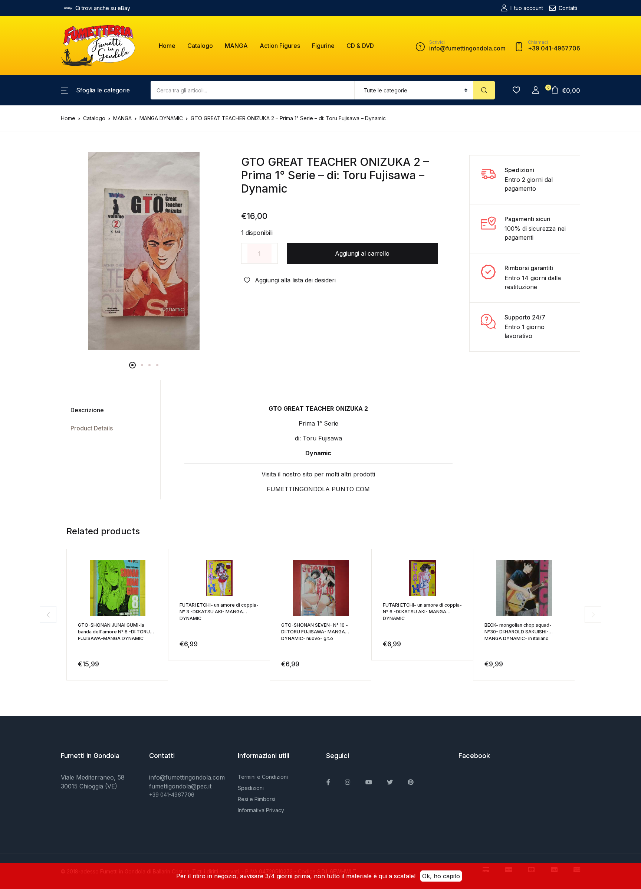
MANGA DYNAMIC (161, 118)
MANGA (236, 45)
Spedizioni (251, 788)
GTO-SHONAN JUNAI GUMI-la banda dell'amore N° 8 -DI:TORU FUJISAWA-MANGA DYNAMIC (114, 631)
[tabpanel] (143, 251)
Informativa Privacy (261, 810)
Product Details (91, 428)
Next (593, 614)
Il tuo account (526, 8)
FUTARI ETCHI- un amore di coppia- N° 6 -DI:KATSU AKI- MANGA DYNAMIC (422, 611)
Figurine (323, 45)
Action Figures (280, 45)
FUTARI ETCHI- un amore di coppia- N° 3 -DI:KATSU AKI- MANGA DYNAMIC (219, 611)
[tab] (108, 410)
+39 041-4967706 (171, 794)
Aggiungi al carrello (362, 253)
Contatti (568, 8)
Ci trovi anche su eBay (102, 8)
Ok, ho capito (441, 876)
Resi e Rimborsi (256, 799)
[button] (95, 90)
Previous (48, 614)
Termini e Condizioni (263, 777)
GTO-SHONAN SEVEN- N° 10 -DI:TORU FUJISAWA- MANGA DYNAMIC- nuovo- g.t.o (314, 631)
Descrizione (87, 410)
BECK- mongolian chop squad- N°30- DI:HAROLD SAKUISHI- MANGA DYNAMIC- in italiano (518, 631)
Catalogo (200, 45)
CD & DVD (360, 45)
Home (167, 45)
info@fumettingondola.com (187, 777)
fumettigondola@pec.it (180, 786)
